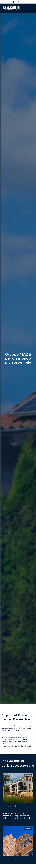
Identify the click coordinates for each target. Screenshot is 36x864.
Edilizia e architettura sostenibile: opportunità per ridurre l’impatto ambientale (17, 815)
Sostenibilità (10, 806)
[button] (18, 2)
